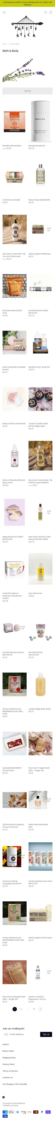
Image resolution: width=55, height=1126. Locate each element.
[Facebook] (3, 1097)
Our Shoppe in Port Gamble (15, 1084)
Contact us (8, 1077)
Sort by (27, 91)
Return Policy (8, 1051)
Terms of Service (10, 1071)
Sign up (46, 1034)
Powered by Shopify (10, 1105)
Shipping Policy (9, 1057)
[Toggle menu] (4, 12)
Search (6, 1044)
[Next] (40, 1010)
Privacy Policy (9, 1064)
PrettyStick (21, 1103)
